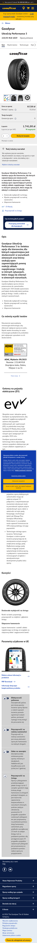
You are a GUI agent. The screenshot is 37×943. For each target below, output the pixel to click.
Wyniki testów (12, 45)
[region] (18, 471)
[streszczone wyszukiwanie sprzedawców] (23, 8)
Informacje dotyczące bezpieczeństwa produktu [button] (11, 687)
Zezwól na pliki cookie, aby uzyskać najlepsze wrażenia (18, 487)
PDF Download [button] (7, 682)
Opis (3, 45)
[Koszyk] (28, 8)
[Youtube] (10, 869)
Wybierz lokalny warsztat (11, 165)
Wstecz (7, 23)
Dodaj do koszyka (23, 136)
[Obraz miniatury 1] (7, 98)
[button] (33, 8)
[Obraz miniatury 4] (27, 98)
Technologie (24, 45)
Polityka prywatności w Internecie (23, 470)
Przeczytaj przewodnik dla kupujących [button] (17, 225)
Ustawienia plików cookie (18, 476)
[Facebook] (4, 869)
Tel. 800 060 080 (22, 2)
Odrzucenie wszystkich (18, 481)
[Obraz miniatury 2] (14, 98)
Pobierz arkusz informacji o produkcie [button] (11, 676)
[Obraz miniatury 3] (20, 98)
